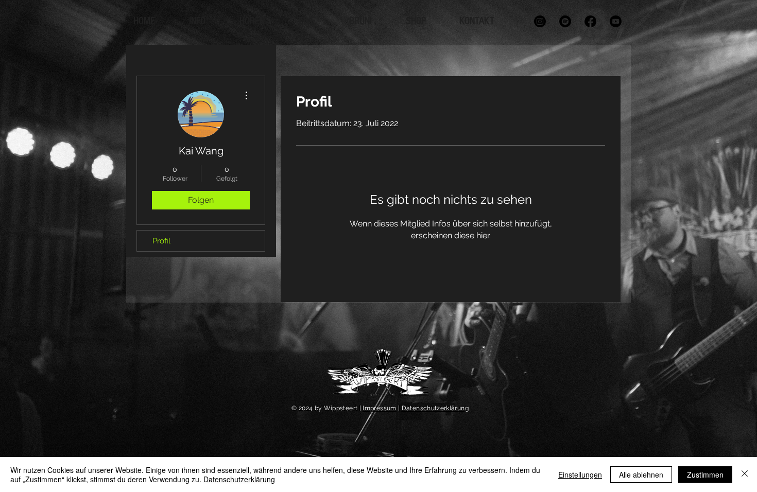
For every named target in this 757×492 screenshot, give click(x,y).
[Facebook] (590, 21)
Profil (161, 240)
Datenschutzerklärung (435, 408)
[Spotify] (565, 21)
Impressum (379, 408)
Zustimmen (705, 474)
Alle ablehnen (641, 474)
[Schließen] (744, 474)
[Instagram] (540, 21)
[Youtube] (616, 21)
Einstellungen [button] (580, 474)
